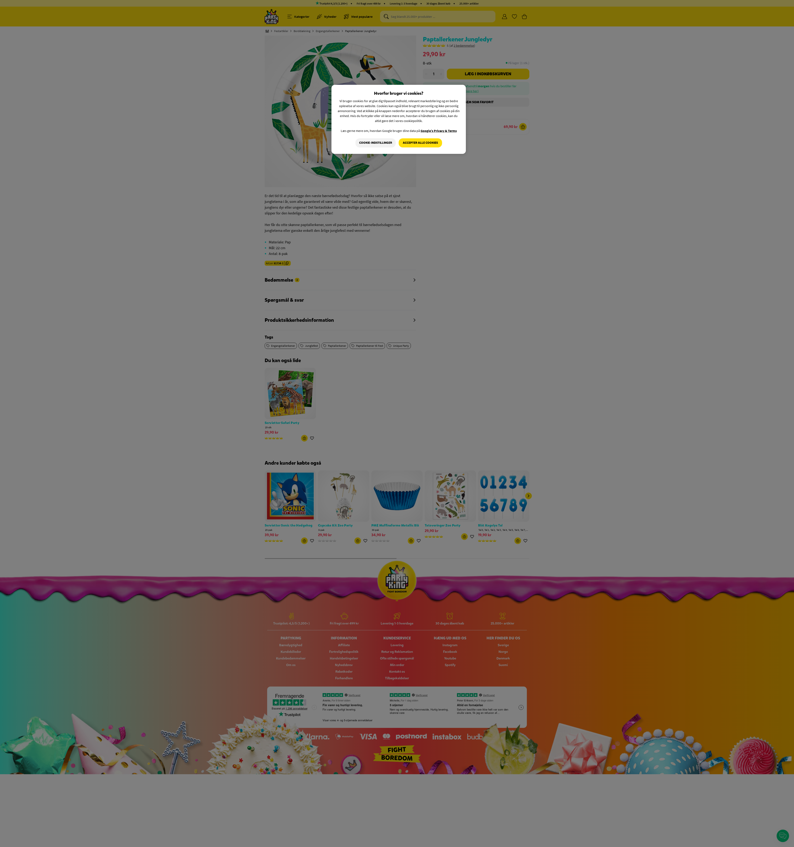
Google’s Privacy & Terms (439, 131)
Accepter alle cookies (420, 143)
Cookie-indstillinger (375, 143)
